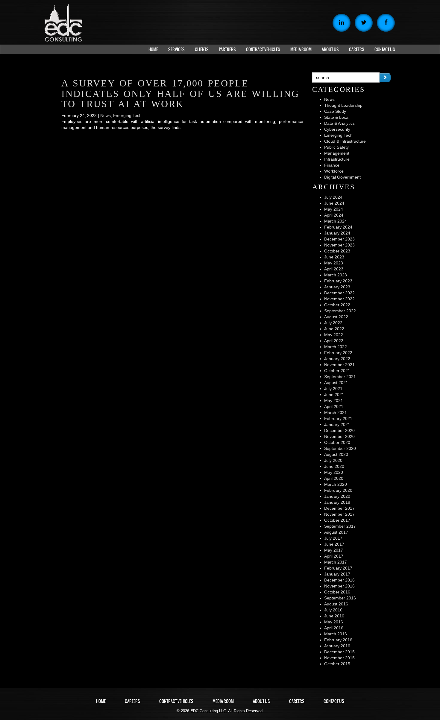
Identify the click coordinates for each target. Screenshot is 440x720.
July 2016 (333, 610)
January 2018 (337, 502)
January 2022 (337, 358)
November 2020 (339, 436)
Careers (132, 701)
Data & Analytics (339, 123)
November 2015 (339, 657)
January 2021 (337, 424)
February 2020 (338, 490)
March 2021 (335, 412)
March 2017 (335, 562)
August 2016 (336, 604)
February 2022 (338, 352)
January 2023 (337, 286)
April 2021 (333, 406)
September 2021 (340, 376)
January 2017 (337, 574)
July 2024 (333, 197)
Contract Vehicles (176, 701)
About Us (261, 701)
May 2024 (333, 209)
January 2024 (337, 233)
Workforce (334, 171)
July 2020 (333, 460)
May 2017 (333, 550)
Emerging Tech (127, 115)
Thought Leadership (343, 105)
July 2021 (333, 388)
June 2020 (334, 466)
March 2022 (335, 346)
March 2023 (335, 275)
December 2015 (339, 651)
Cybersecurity (337, 129)
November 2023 (339, 245)
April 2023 (333, 269)
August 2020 (336, 454)
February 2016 (338, 639)
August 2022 (336, 316)
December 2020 (339, 430)
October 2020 (337, 442)
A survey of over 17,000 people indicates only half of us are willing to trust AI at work (180, 93)
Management (336, 153)
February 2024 (338, 227)
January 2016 (337, 645)
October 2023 (337, 251)
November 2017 (339, 514)
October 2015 (337, 663)
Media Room (223, 701)
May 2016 (333, 621)
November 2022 (339, 298)
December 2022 (339, 292)
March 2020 (335, 484)
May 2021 (333, 400)
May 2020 (333, 472)
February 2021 (338, 418)
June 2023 (334, 257)
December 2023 (339, 239)
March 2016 (335, 633)
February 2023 (338, 280)
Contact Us (334, 701)
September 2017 (340, 526)
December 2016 (339, 580)
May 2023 (333, 263)
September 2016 (340, 598)
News (105, 115)
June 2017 (334, 544)
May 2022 (333, 334)
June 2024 (334, 203)
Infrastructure (337, 159)
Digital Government (342, 177)
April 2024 (333, 215)
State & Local (336, 117)
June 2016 (334, 616)
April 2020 (333, 478)
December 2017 (339, 508)
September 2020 (340, 448)
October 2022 (337, 304)
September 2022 (340, 310)
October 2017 (337, 520)
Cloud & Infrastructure (345, 141)
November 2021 (339, 364)
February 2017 (338, 568)
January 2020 (337, 496)
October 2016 (337, 592)
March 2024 (335, 221)
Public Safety (336, 147)
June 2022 (334, 328)
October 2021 (337, 370)
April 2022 (333, 340)
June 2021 (334, 394)
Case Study (335, 111)
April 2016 (333, 627)
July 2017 (333, 538)
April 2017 (333, 556)
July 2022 (333, 322)
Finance (331, 165)
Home (101, 701)
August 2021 (336, 382)
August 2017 (336, 532)
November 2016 (339, 586)
